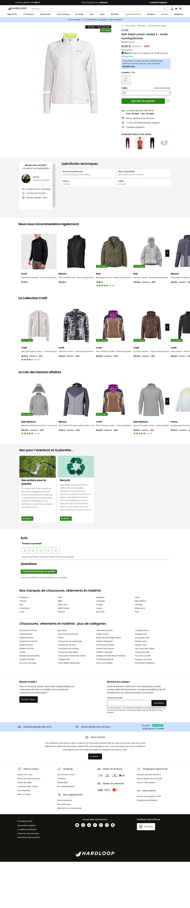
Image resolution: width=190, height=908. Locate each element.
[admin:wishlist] (167, 101)
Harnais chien (141, 641)
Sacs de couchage (27, 663)
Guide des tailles (162, 88)
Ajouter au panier (143, 101)
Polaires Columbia (104, 652)
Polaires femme (26, 638)
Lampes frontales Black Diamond (111, 656)
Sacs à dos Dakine (104, 663)
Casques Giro (141, 634)
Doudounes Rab (142, 638)
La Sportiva (24, 608)
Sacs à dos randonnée (68, 634)
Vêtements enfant (104, 630)
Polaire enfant (102, 634)
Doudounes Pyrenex (105, 645)
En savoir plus (129, 66)
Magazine (178, 14)
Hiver (102, 14)
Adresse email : (115, 698)
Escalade (79, 14)
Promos (164, 14)
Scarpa (99, 605)
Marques (151, 14)
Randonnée (45, 14)
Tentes (22, 652)
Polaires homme (26, 649)
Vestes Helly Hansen (105, 649)
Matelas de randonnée (29, 656)
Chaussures (28, 14)
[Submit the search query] (165, 9)
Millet (60, 601)
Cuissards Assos (142, 630)
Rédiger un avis (127, 42)
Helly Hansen (64, 608)
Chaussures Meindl (104, 659)
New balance (141, 601)
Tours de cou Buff (143, 656)
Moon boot (63, 605)
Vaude (99, 608)
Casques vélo (64, 659)
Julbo (137, 597)
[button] (70, 73)
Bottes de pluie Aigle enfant (108, 638)
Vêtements (12, 14)
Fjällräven (100, 597)
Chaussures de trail (66, 645)
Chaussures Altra (142, 652)
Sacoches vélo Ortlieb (144, 649)
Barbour (61, 612)
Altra (60, 597)
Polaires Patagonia (104, 641)
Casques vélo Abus (143, 659)
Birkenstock (140, 608)
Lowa (21, 612)
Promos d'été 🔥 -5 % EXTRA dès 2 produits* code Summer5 (95, 20)
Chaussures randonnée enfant (71, 656)
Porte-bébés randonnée (69, 663)
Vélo (92, 14)
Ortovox (22, 601)
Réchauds (62, 630)
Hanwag (138, 605)
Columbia (100, 601)
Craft (124, 30)
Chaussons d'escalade (68, 652)
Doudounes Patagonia (145, 663)
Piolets (61, 638)
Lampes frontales (27, 659)
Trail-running (130, 25)
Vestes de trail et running (157, 25)
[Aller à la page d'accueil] (123, 26)
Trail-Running (63, 14)
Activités (115, 14)
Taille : (124, 88)
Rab (21, 605)
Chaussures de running (68, 649)
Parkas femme (25, 634)
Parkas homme (26, 645)
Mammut (100, 612)
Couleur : (128, 72)
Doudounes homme (28, 641)
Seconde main (134, 14)
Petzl (137, 612)
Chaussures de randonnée (70, 641)
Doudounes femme (28, 630)
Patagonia (23, 597)
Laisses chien (141, 645)
